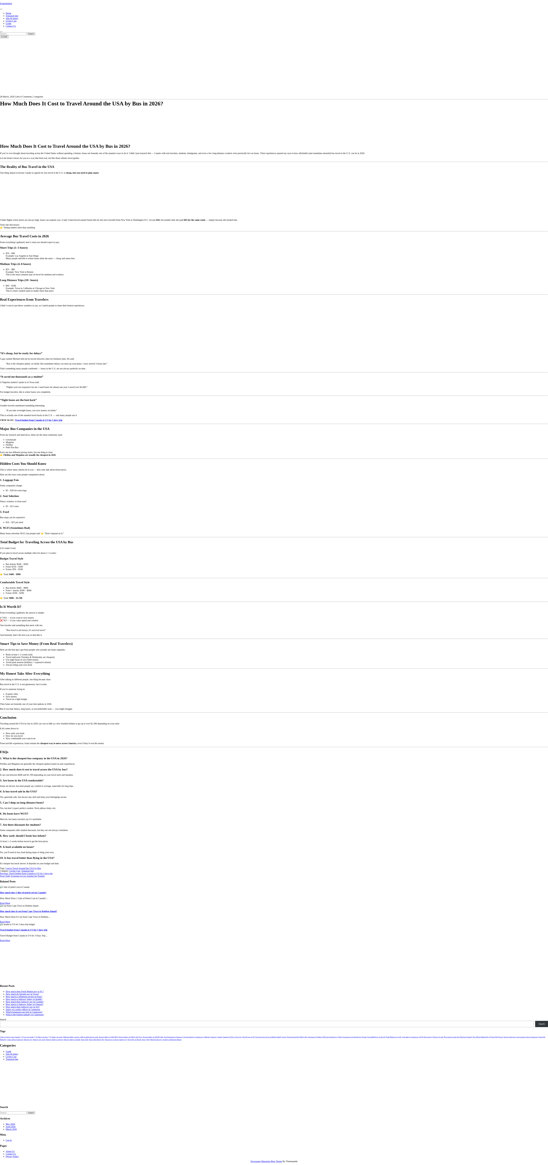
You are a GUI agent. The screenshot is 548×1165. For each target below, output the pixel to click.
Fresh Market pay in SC (393, 1037)
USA (147, 1039)
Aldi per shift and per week (89, 1037)
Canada (219, 1037)
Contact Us (11, 26)
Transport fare (12, 16)
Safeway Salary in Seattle (72, 1039)
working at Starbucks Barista (172, 1039)
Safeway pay (28, 1039)
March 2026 (11, 1129)
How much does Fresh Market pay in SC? (25, 991)
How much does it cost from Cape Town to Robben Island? (28, 911)
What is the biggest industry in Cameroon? (25, 1014)
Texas (144, 1039)
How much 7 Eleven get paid (433, 1037)
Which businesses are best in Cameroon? (24, 1012)
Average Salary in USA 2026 (108, 1037)
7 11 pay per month (27, 1037)
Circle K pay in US (248, 1037)
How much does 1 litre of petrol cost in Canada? (23, 892)
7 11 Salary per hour (41, 1037)
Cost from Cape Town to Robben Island (268, 1037)
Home (8, 13)
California (207, 1037)
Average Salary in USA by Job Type (130, 1037)
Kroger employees (510, 1037)
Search (31, 34)
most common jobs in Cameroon (527, 1037)
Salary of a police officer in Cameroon (23, 1009)
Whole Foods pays (156, 1039)
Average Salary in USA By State (153, 1037)
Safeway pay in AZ (39, 1039)
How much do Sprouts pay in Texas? (22, 994)
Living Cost (11, 21)
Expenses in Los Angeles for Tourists (354, 1037)
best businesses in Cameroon (173, 1037)
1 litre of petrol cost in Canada (10, 1037)
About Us (10, 1151)
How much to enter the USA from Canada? (458, 1037)
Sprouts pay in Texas (112, 1039)
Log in (9, 1140)
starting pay (123, 1039)
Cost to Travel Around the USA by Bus (23, 868)
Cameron (214, 1037)
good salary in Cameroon (410, 1037)
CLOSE (4, 37)
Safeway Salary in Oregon (54, 1039)
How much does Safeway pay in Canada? (25, 1002)
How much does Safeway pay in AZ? (23, 1007)
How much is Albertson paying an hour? (24, 996)
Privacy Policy (12, 1156)
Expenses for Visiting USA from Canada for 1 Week (325, 1037)
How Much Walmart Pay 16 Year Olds (485, 1037)
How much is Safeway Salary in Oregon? (24, 1004)
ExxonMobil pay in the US (376, 1037)
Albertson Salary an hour (71, 1037)
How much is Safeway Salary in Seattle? (24, 999)
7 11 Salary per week (56, 1037)
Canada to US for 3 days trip (232, 1037)
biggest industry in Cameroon (193, 1037)
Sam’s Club (84, 1039)
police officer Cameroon (15, 1039)
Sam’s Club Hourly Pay (96, 1039)
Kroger (500, 1037)
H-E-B (421, 1037)
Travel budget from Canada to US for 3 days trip (38, 420)
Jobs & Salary (12, 18)
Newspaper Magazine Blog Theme (266, 1161)
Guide (8, 23)
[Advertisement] (85, 121)
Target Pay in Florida (134, 1039)
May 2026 (10, 1124)
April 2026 (11, 1126)
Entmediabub (6, 3)
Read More (5, 903)
